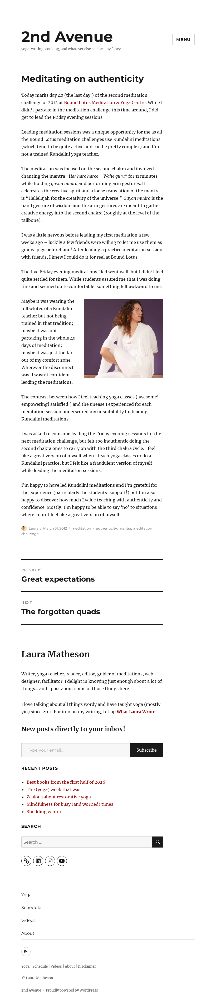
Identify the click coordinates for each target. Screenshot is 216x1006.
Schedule (31, 907)
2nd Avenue (67, 36)
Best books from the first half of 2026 (66, 782)
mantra (125, 528)
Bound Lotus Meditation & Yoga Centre (105, 102)
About (28, 933)
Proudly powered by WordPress (72, 990)
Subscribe (146, 750)
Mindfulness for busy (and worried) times (70, 804)
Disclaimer (87, 966)
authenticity (106, 528)
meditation (81, 528)
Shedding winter (44, 811)
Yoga (26, 894)
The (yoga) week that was (53, 789)
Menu (183, 39)
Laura (33, 528)
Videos (28, 920)
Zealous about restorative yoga (59, 796)
